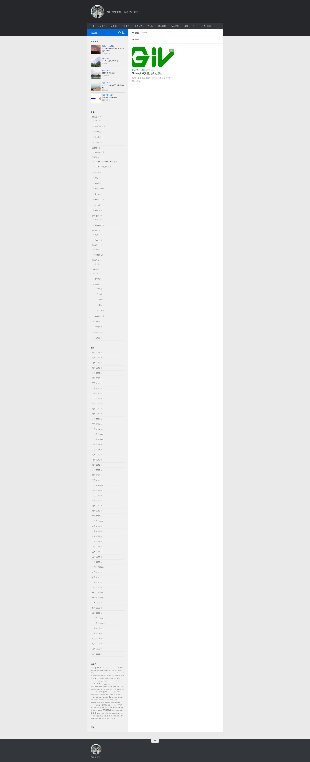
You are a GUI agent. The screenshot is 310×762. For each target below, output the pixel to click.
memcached (94, 686)
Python (97, 326)
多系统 (110, 708)
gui (102, 675)
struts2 (93, 697)
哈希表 (102, 708)
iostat (122, 675)
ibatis (116, 675)
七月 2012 (96, 505)
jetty (118, 678)
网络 (121, 716)
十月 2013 (96, 444)
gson (98, 675)
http (113, 675)
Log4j (96, 183)
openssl (103, 689)
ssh (122, 694)
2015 (137, 40)
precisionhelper (94, 692)
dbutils (119, 670)
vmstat (107, 700)
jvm (110, 681)
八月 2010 (96, 577)
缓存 (114, 716)
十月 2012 (96, 490)
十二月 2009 (97, 592)
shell (107, 694)
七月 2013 (96, 459)
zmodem (93, 705)
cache (108, 668)
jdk (112, 678)
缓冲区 (110, 716)
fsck (123, 673)
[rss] (123, 33)
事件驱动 (104, 705)
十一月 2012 (97, 485)
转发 (100, 718)
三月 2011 (96, 551)
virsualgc (96, 700)
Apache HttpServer (101, 166)
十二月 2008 (97, 618)
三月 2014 (96, 424)
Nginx (143, 70)
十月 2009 (96, 602)
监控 (94, 716)
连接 (108, 718)
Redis (96, 205)
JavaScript (98, 315)
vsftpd (111, 700)
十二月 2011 (97, 521)
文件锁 (102, 713)
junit (106, 681)
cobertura (96, 670)
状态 (119, 713)
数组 (98, 713)
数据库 (150, 26)
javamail (102, 678)
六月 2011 (96, 536)
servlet (103, 694)
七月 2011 (96, 531)
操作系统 (138, 26)
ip (91, 678)
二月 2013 (96, 480)
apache (97, 667)
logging (105, 684)
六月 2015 (96, 367)
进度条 (104, 718)
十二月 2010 (97, 567)
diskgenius (93, 673)
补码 (96, 718)
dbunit (115, 670)
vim (92, 700)
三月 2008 (96, 653)
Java (109, 58)
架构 (106, 713)
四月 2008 (96, 648)
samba (92, 694)
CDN (96, 249)
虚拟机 (92, 718)
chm (92, 670)
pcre (111, 689)
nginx (118, 686)
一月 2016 (96, 352)
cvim (105, 670)
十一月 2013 (97, 439)
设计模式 (98, 254)
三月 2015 (96, 383)
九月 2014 (96, 398)
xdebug (98, 702)
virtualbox (101, 700)
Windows (97, 225)
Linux (96, 219)
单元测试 (100, 310)
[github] (119, 33)
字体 (119, 708)
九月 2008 (96, 633)
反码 (98, 708)
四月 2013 (96, 475)
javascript (107, 678)
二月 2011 (96, 556)
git (91, 675)
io (119, 675)
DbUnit (99, 294)
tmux (100, 697)
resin (122, 692)
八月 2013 (96, 454)
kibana (117, 681)
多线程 (115, 708)
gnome (95, 675)
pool (123, 689)
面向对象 (113, 718)
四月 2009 (96, 613)
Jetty (96, 177)
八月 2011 (96, 526)
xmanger (107, 702)
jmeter (92, 681)
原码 (95, 708)
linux (96, 683)
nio (121, 686)
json (99, 681)
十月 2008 (96, 628)
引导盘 (97, 142)
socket (111, 694)
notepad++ (97, 689)
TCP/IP (97, 332)
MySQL (111, 46)
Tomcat (97, 210)
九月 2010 (96, 572)
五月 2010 (96, 582)
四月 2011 (96, 546)
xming (112, 702)
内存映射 (113, 705)
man (118, 684)
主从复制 (98, 705)
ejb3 (109, 673)
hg (110, 675)
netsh (114, 686)
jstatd (103, 681)
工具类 (97, 337)
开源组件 (125, 26)
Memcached (99, 188)
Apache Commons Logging (104, 161)
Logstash (97, 152)
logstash (110, 684)
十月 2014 (96, 393)
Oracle (96, 240)
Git (111, 95)
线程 (101, 716)
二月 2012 (96, 516)
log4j (101, 684)
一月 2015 (96, 388)
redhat (114, 692)
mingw (100, 686)
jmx (96, 681)
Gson (99, 299)
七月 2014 (96, 408)
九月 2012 (96, 495)
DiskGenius (98, 126)
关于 (195, 26)
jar (93, 678)
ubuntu (110, 697)
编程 (186, 26)
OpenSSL (97, 199)
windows (116, 700)
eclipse (105, 673)
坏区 (106, 708)
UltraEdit (97, 137)
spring (115, 694)
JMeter (97, 172)
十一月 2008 (97, 623)
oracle (107, 689)
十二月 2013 (97, 434)
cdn (116, 668)
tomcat (105, 697)
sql (119, 694)
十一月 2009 (97, 597)
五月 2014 (96, 419)
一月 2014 (96, 429)
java (97, 678)
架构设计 (162, 26)
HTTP (96, 279)
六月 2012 (96, 510)
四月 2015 (96, 378)
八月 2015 (96, 357)
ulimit (115, 697)
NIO (98, 305)
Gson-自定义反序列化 (110, 60)
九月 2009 (96, 607)
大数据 (114, 26)
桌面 (110, 713)
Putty (96, 131)
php (114, 689)
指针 (121, 710)
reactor (110, 692)
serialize (97, 694)
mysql (110, 686)
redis (118, 692)
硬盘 (97, 716)
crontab (101, 670)
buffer (103, 668)
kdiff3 (113, 681)
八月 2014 (96, 403)
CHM (96, 120)
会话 (109, 705)
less (92, 684)
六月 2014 (96, 413)
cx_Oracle (110, 670)
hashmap (106, 675)
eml (120, 673)
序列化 (100, 710)
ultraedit (120, 697)
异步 (113, 710)
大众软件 (102, 26)
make (114, 684)
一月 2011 (96, 562)
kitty (121, 681)
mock (105, 686)
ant (92, 668)
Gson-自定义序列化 (109, 73)
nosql (92, 689)
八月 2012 (96, 500)
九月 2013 (96, 449)
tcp (97, 697)
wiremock (93, 702)
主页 (93, 26)
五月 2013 (96, 470)
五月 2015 (96, 373)
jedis (115, 678)
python (105, 692)
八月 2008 (96, 638)
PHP (96, 321)
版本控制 (175, 26)
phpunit (119, 689)
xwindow (117, 702)
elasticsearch (115, 673)
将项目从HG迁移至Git (109, 97)
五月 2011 (96, 541)
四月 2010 (96, 587)
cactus (112, 668)
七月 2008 (96, 643)
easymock (99, 673)
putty (100, 692)
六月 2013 (96, 464)
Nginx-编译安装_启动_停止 (147, 73)
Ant (98, 288)
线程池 (106, 716)
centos (120, 668)
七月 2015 (96, 362)
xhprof (102, 702)
